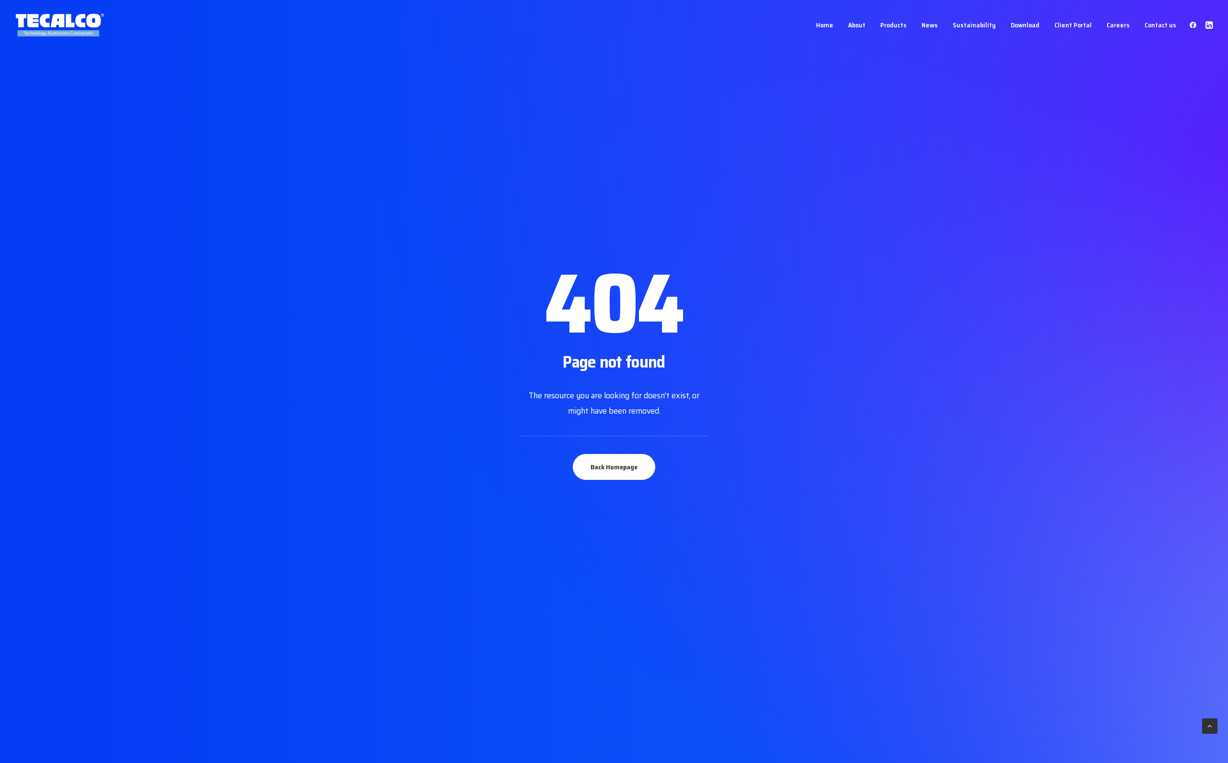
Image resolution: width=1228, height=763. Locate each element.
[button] (1195, 25)
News (929, 25)
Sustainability (974, 25)
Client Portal (1073, 25)
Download (1025, 25)
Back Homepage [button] (614, 467)
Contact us (1160, 25)
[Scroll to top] (1209, 725)
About (856, 25)
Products (893, 25)
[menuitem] (824, 25)
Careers (1118, 25)
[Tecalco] (60, 25)
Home (824, 25)
